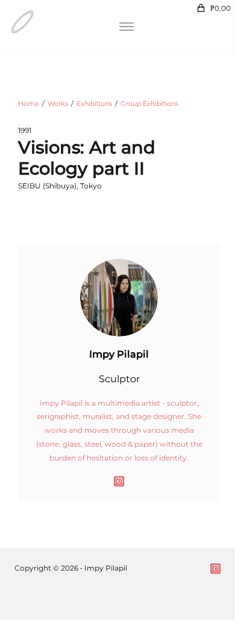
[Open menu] (126, 27)
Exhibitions (94, 103)
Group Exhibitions (149, 103)
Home (28, 103)
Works (58, 103)
